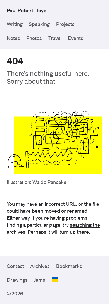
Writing (15, 24)
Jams (39, 280)
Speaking (39, 24)
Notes (13, 38)
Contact (15, 266)
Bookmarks (69, 266)
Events (75, 38)
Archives (40, 266)
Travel (55, 38)
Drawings (17, 280)
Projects (65, 24)
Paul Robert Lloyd (27, 10)
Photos (34, 38)
